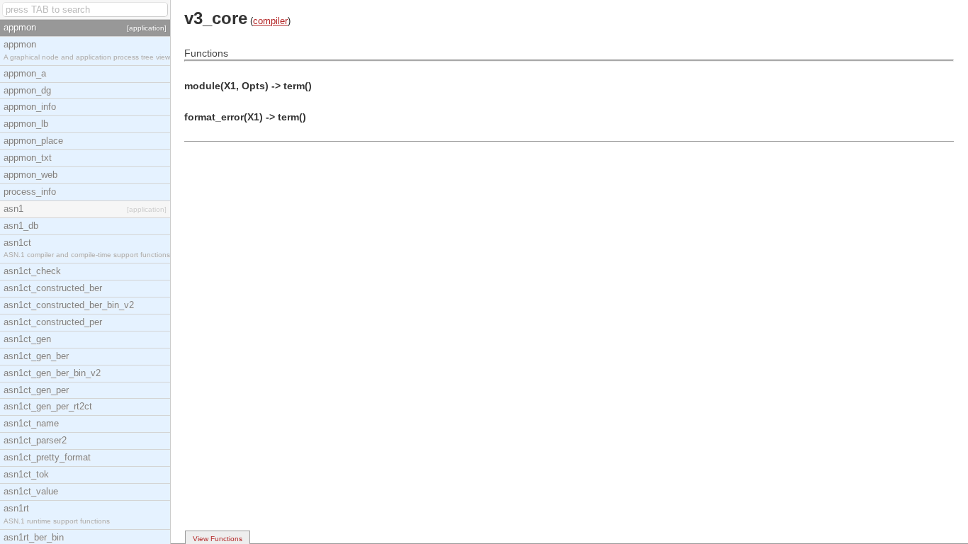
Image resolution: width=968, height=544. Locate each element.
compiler (270, 21)
